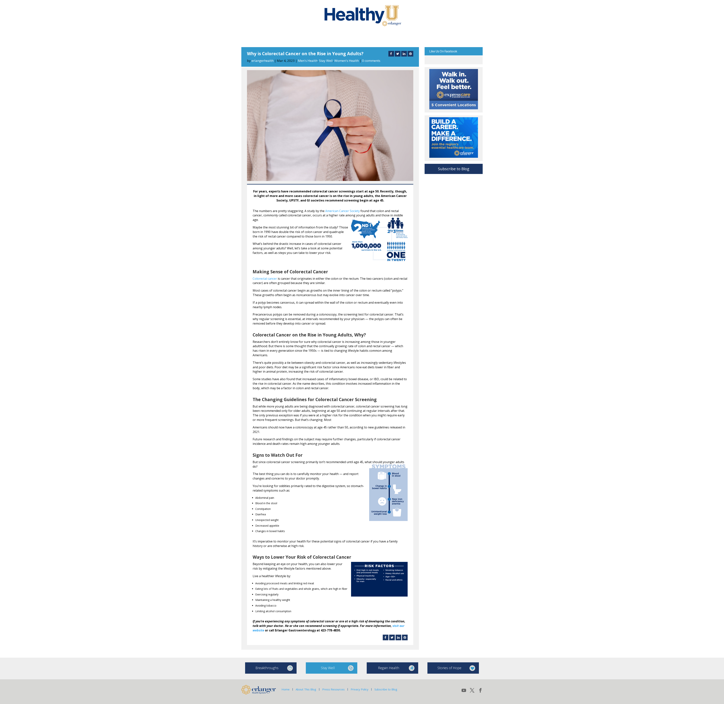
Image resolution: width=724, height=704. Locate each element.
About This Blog (306, 689)
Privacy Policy (359, 689)
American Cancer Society (342, 211)
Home (285, 689)
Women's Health (346, 60)
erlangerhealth (263, 60)
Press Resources (333, 689)
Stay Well (326, 60)
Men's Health (308, 60)
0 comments (371, 60)
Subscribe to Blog (453, 168)
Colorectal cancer (265, 279)
